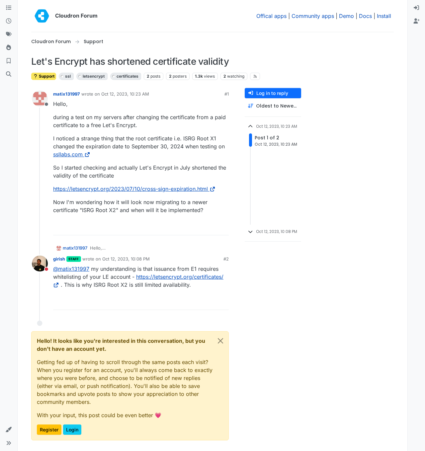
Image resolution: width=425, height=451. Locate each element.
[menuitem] (416, 8)
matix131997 (66, 94)
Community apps (313, 16)
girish (59, 259)
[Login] (416, 8)
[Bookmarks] (9, 61)
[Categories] (9, 8)
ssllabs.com (68, 154)
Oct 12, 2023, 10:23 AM (125, 94)
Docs (365, 16)
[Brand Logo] (42, 16)
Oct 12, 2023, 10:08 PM (126, 259)
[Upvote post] (213, 227)
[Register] (416, 21)
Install (384, 16)
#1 (226, 94)
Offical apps (271, 16)
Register (49, 429)
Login (72, 429)
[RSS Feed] (255, 76)
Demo (346, 16)
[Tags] (9, 34)
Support (46, 76)
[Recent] (9, 21)
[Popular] (9, 47)
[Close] (220, 341)
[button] (9, 429)
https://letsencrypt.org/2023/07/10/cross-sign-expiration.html (130, 189)
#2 (226, 259)
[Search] (9, 74)
